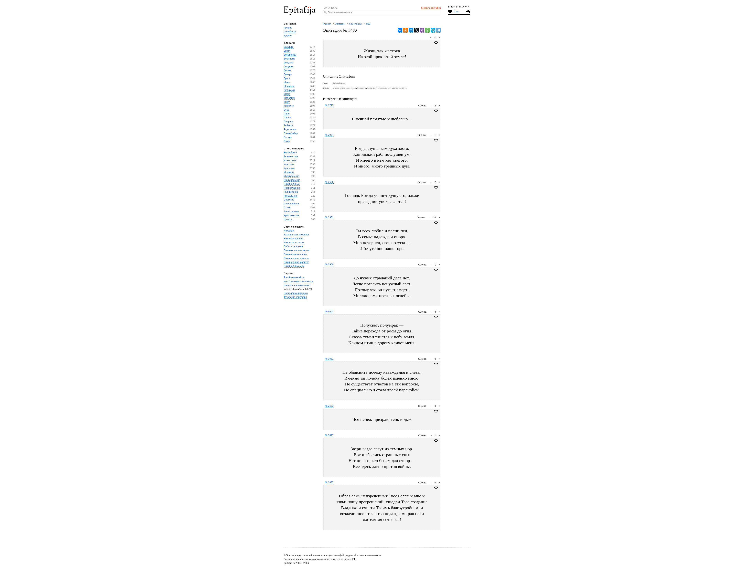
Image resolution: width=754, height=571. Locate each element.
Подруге (288, 121)
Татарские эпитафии (295, 297)
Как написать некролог (296, 234)
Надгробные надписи (296, 293)
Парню (287, 117)
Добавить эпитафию (431, 8)
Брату (287, 50)
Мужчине (289, 105)
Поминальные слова (295, 254)
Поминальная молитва (296, 262)
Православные (292, 188)
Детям (287, 70)
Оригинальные (292, 180)
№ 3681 (329, 358)
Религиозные (291, 191)
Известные (290, 160)
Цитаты (288, 219)
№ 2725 (329, 105)
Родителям (290, 129)
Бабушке (289, 47)
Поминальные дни (294, 266)
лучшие (288, 27)
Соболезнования (293, 246)
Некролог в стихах (294, 242)
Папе (287, 113)
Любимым (289, 90)
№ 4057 (329, 311)
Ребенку (288, 125)
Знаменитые (291, 156)
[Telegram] (438, 30)
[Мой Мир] (411, 30)
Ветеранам (290, 54)
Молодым (289, 98)
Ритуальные (290, 195)
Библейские (290, 152)
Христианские (291, 215)
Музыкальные (291, 176)
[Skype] (433, 30)
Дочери (288, 74)
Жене (287, 82)
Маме (287, 94)
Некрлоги (289, 230)
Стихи (287, 207)
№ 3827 (329, 435)
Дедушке (289, 66)
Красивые (289, 168)
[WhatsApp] (427, 30)
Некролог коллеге (293, 238)
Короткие (289, 164)
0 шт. (456, 11)
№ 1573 (329, 405)
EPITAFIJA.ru (330, 8)
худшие (288, 35)
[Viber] (422, 30)
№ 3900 (329, 264)
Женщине (289, 86)
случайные (290, 31)
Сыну (287, 141)
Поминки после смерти (296, 250)
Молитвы (289, 172)
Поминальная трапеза (296, 258)
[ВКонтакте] (400, 30)
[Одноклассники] (405, 30)
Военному (289, 58)
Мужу (287, 102)
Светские (289, 199)
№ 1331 (329, 217)
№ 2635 (329, 182)
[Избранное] (436, 111)
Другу (287, 78)
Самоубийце (291, 133)
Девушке (288, 62)
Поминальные (292, 184)
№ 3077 (329, 135)
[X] (416, 30)
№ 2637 (329, 482)
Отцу (286, 109)
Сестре (288, 137)
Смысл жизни (291, 203)
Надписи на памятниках (297, 285)
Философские (291, 211)
